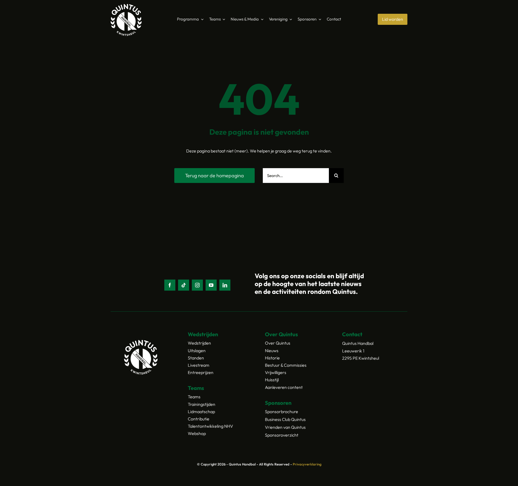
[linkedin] (224, 285)
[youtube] (211, 285)
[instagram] (197, 285)
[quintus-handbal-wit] (126, 6)
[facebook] (169, 285)
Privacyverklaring (307, 464)
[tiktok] (183, 285)
